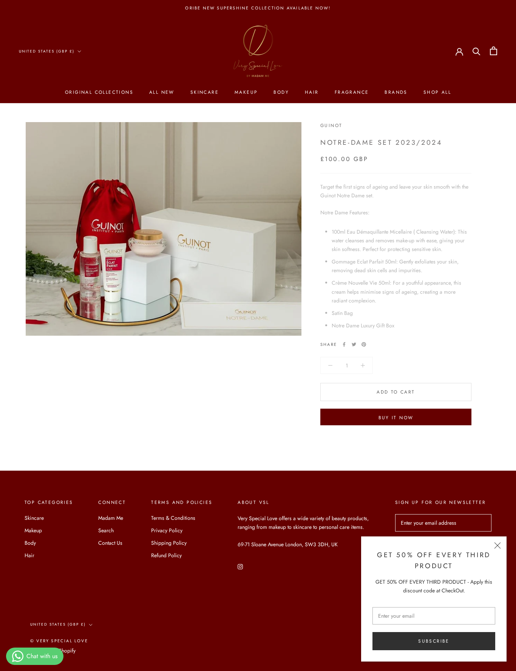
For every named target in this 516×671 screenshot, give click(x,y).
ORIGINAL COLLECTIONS (99, 92)
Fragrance (352, 92)
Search (106, 530)
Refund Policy (166, 555)
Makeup (246, 92)
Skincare (204, 92)
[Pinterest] (364, 344)
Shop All (437, 92)
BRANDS (396, 92)
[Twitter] (354, 344)
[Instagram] (240, 566)
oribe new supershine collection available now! (258, 8)
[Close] (497, 545)
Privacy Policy (166, 530)
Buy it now (396, 417)
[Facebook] (344, 344)
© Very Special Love (59, 641)
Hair (312, 92)
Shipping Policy (169, 543)
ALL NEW (162, 92)
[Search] (476, 51)
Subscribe (434, 641)
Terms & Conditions (173, 518)
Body (281, 92)
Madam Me (110, 518)
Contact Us (110, 543)
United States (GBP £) (46, 51)
